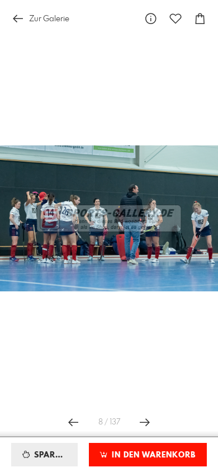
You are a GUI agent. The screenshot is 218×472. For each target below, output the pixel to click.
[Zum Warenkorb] (200, 18)
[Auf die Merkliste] (175, 18)
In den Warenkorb (152, 455)
